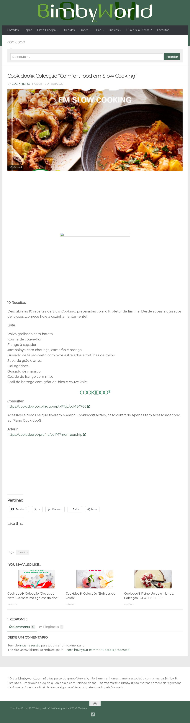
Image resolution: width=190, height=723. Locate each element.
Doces (84, 30)
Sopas (28, 30)
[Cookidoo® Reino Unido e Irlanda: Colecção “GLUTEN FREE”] (153, 579)
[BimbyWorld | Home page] (95, 12)
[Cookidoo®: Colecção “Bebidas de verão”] (94, 579)
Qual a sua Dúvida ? (139, 30)
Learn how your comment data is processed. (97, 650)
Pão (98, 30)
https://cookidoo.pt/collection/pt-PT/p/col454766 (46, 406)
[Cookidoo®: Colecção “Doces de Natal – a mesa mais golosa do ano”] (36, 579)
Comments (23, 627)
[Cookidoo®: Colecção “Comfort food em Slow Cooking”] (95, 130)
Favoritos (163, 30)
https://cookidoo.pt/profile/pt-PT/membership (44, 435)
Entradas (13, 30)
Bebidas (69, 30)
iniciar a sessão (29, 645)
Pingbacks (52, 627)
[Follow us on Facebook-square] (93, 714)
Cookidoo (16, 42)
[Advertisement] (95, 205)
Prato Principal (46, 30)
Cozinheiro (21, 83)
